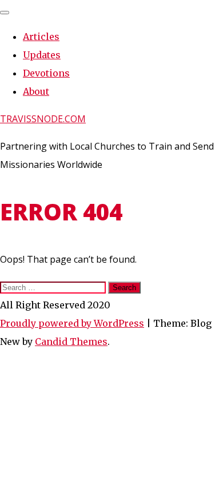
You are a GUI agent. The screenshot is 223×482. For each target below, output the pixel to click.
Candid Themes (71, 341)
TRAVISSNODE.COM (43, 119)
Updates (42, 55)
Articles (41, 36)
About (36, 91)
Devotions (46, 73)
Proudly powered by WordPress (72, 323)
